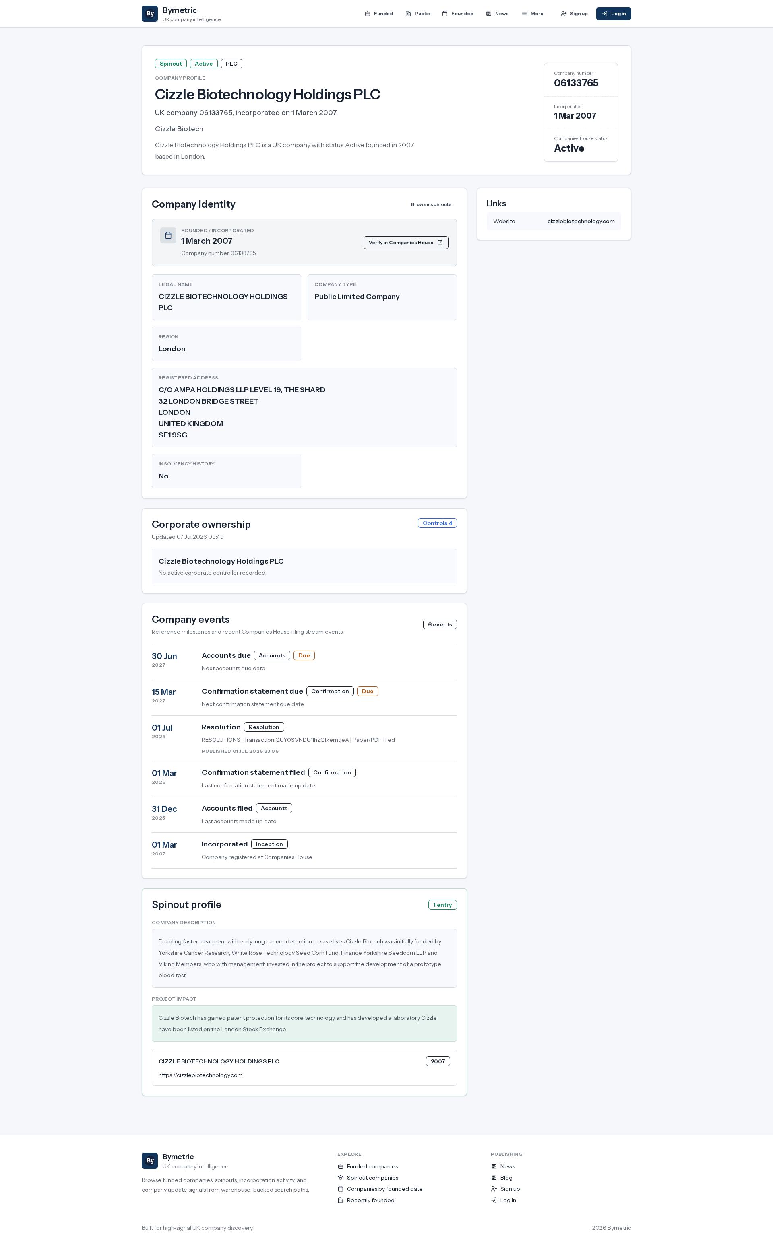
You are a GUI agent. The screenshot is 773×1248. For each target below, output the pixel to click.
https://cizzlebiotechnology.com (201, 1075)
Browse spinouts (431, 204)
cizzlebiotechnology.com (581, 221)
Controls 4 (437, 523)
